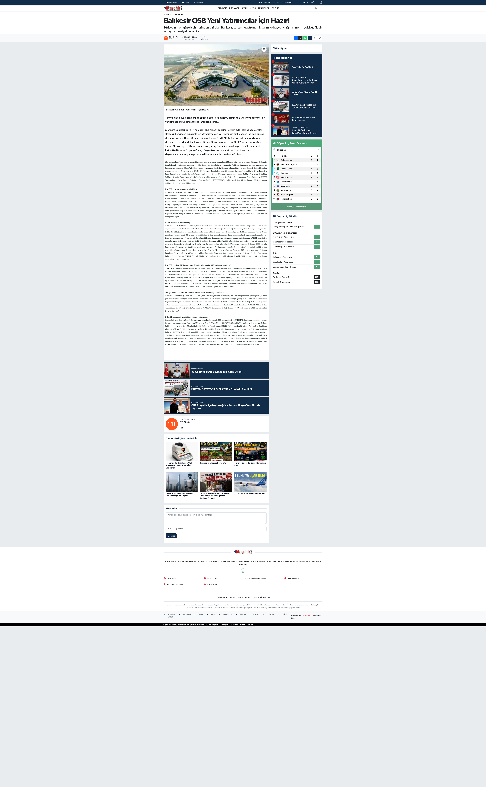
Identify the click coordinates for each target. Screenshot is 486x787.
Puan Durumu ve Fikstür (256, 578)
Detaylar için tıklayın (296, 207)
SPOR (253, 8)
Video (186, 3)
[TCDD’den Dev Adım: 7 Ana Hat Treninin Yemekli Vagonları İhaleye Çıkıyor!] (216, 482)
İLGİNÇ (256, 614)
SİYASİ (245, 8)
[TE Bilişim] (172, 424)
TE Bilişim (185, 422)
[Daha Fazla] (310, 38)
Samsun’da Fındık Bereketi (213, 463)
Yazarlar (199, 3)
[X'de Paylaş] (300, 38)
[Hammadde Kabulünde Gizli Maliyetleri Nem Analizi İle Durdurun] (182, 452)
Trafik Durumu (212, 578)
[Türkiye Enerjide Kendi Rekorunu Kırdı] (250, 452)
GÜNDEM (222, 8)
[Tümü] (319, 48)
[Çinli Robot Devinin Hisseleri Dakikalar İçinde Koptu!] (182, 482)
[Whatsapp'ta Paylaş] (305, 38)
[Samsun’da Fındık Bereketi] (216, 452)
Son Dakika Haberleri (174, 584)
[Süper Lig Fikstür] (319, 216)
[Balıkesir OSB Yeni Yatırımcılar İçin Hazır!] (216, 75)
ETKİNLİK (270, 614)
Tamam (250, 624)
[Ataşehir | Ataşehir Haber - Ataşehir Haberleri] (173, 8)
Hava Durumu (172, 578)
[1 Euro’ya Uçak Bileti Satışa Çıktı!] (250, 482)
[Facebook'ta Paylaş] (296, 38)
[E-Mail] (182, 428)
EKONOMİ (234, 8)
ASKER (170, 617)
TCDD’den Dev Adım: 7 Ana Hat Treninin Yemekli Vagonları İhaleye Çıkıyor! (215, 495)
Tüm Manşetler (293, 578)
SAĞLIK (284, 614)
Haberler (168, 14)
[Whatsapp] (243, 570)
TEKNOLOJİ (263, 8)
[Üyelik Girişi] (320, 2)
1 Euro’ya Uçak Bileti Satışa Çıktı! (249, 493)
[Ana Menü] (321, 8)
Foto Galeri (172, 3)
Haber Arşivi (212, 584)
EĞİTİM (275, 8)
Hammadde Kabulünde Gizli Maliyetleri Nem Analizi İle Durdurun (179, 465)
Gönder (171, 536)
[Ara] (316, 8)
